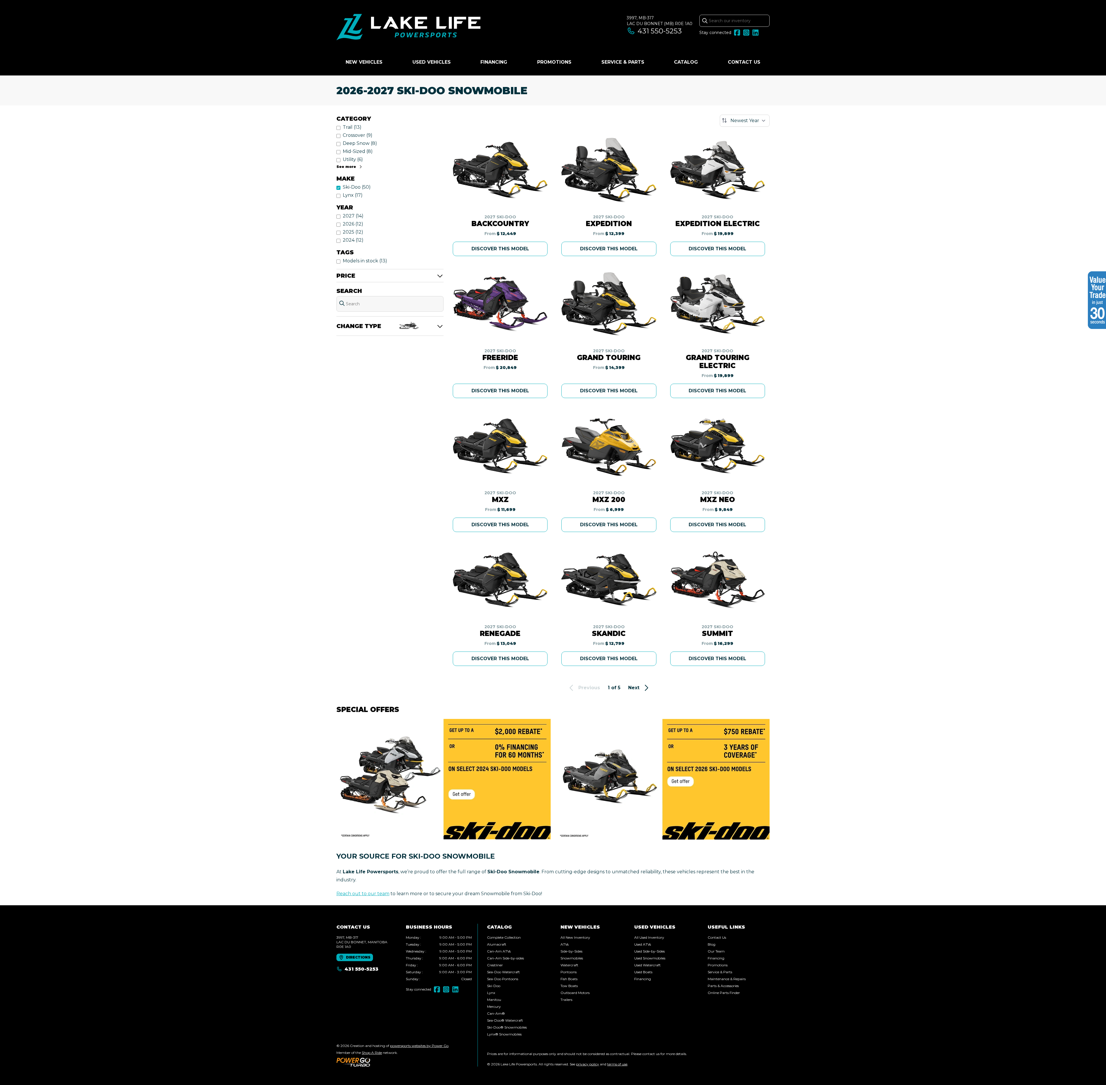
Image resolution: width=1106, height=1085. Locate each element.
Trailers (566, 999)
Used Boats (643, 972)
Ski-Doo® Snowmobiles (507, 1027)
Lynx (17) (353, 195)
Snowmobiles (571, 958)
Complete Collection (504, 937)
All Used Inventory (649, 937)
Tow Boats (569, 986)
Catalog (686, 62)
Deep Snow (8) (360, 143)
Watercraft (569, 965)
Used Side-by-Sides (649, 951)
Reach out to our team (362, 893)
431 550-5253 (660, 31)
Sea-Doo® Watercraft (505, 1020)
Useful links (726, 927)
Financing (493, 62)
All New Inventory (575, 937)
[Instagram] (746, 32)
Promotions (554, 62)
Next (633, 687)
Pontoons (568, 972)
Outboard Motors (575, 993)
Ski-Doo (493, 986)
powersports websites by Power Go (419, 1046)
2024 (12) (353, 240)
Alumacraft (496, 944)
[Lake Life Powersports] (408, 27)
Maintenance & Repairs (727, 979)
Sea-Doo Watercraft (503, 972)
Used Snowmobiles (649, 958)
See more (346, 166)
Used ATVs (642, 944)
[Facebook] (737, 32)
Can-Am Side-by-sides (505, 958)
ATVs (564, 944)
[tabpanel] (439, 958)
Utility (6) (353, 159)
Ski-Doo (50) (357, 187)
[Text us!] (1084, 1072)
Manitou (494, 999)
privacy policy (587, 1064)
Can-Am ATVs (499, 951)
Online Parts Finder (724, 993)
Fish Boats (568, 979)
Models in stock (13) (365, 261)
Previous (589, 687)
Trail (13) (352, 127)
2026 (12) (353, 224)
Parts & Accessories (723, 986)
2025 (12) (353, 232)
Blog (711, 944)
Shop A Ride (372, 1052)
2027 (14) (353, 216)
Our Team (716, 951)
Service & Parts (622, 62)
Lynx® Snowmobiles (504, 1034)
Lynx (491, 993)
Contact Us (744, 62)
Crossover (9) (357, 135)
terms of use (617, 1064)
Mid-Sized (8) (358, 151)
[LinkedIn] (755, 32)
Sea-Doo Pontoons (502, 979)
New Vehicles (364, 62)
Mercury (494, 1006)
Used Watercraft (647, 965)
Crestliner (495, 965)
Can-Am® (496, 1013)
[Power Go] (392, 1062)
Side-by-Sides (571, 951)
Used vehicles (431, 62)
